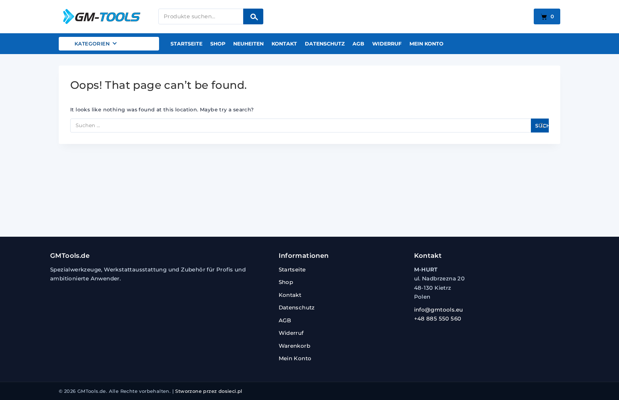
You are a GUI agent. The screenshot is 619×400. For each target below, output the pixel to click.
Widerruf (387, 43)
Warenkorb (295, 345)
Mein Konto (426, 43)
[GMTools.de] (103, 16)
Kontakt (284, 43)
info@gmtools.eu (438, 309)
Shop (217, 43)
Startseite (186, 43)
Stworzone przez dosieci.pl (208, 391)
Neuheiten (248, 43)
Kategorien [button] (92, 43)
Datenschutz (325, 43)
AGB (358, 43)
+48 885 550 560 (437, 318)
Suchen (253, 16)
